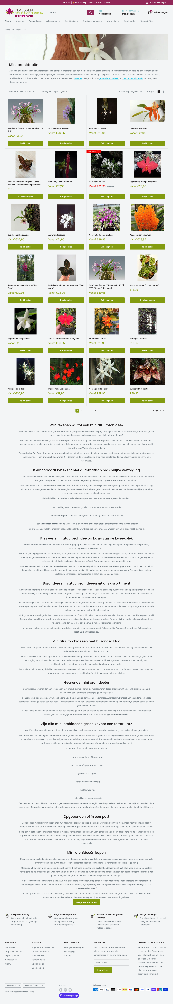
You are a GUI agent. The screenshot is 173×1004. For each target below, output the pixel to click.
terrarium (78, 78)
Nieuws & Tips (146, 21)
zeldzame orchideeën (132, 78)
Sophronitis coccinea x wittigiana (63, 338)
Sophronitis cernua (97, 338)
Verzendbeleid (38, 959)
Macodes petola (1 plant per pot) (144, 285)
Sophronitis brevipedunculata (143, 181)
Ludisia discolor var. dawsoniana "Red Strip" (65, 286)
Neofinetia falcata (97, 181)
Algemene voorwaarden (43, 947)
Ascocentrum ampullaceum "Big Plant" (22, 286)
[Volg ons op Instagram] (65, 990)
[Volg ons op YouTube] (70, 990)
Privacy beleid (38, 955)
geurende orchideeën (109, 78)
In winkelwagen (25, 196)
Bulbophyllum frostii (139, 389)
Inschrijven (102, 970)
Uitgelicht (19, 21)
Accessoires (11, 959)
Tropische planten (91, 21)
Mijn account (128, 14)
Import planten (12, 955)
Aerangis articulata (138, 338)
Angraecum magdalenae (19, 338)
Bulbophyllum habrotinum (60, 181)
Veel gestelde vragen (74, 947)
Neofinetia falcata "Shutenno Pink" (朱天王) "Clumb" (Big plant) (106, 286)
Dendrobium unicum (139, 128)
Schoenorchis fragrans (58, 128)
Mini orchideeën (19, 30)
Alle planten (51, 21)
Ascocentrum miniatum (140, 235)
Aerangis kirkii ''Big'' (98, 389)
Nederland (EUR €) (31, 985)
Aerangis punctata (97, 128)
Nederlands (11, 985)
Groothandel (129, 21)
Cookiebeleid (38, 968)
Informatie (111, 21)
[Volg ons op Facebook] (60, 990)
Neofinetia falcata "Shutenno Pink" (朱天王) (25, 129)
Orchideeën (70, 21)
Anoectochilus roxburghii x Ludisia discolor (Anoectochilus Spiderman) (24, 183)
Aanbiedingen (35, 21)
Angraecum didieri (16, 389)
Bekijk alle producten (86, 902)
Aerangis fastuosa (56, 235)
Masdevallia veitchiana (59, 389)
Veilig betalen (38, 964)
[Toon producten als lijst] (163, 91)
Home (7, 30)
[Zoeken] (90, 12)
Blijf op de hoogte (158, 2)
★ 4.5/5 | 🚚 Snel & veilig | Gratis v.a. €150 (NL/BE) (86, 2)
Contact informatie (40, 951)
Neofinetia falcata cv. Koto (101, 235)
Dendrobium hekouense (19, 235)
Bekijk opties (25, 143)
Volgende (157, 410)
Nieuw (8, 21)
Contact (68, 955)
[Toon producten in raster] (159, 91)
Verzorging (69, 951)
